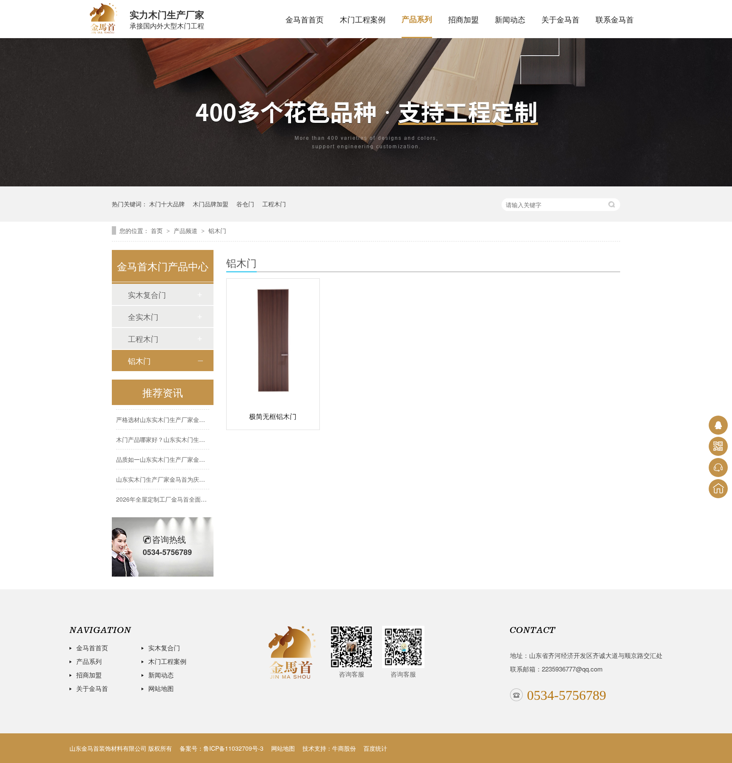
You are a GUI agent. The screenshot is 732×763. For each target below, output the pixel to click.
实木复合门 (147, 294)
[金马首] (292, 652)
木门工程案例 (362, 19)
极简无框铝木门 (273, 416)
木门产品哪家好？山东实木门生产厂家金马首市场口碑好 (190, 434)
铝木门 (217, 230)
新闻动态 (510, 19)
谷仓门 (245, 204)
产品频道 (186, 230)
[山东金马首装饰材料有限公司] (103, 16)
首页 (157, 230)
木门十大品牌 (167, 204)
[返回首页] (718, 488)
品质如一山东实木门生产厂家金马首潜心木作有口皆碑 (187, 454)
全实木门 (143, 316)
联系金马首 (615, 19)
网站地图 (161, 688)
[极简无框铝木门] (273, 340)
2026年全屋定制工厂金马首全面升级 (164, 494)
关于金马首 (560, 19)
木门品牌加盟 (210, 204)
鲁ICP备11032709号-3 (233, 748)
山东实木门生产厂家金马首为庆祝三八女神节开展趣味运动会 (196, 474)
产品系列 (417, 19)
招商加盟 (463, 19)
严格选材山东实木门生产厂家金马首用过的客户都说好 (187, 414)
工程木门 (274, 204)
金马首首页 (305, 19)
